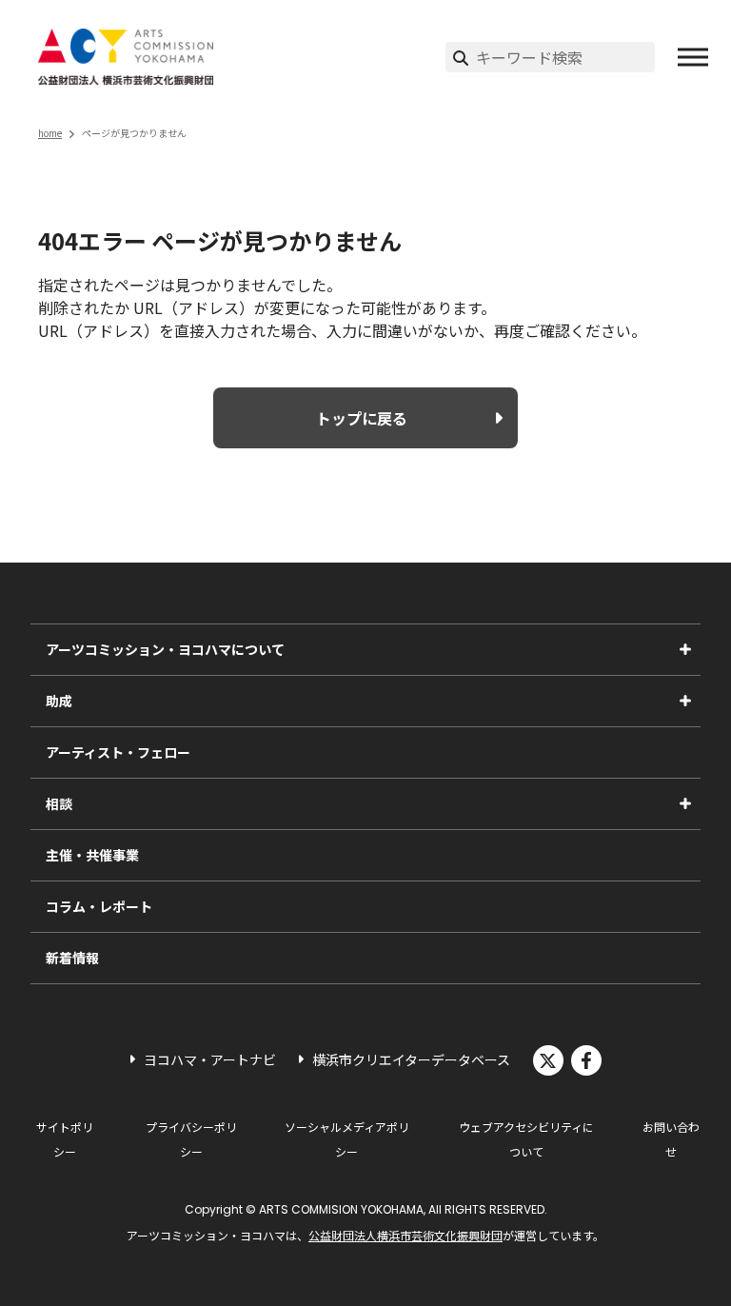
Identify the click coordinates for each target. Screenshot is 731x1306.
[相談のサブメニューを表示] (685, 803)
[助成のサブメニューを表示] (685, 700)
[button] (693, 57)
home (50, 133)
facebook (586, 1060)
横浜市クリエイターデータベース (411, 1059)
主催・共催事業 (92, 854)
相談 (59, 803)
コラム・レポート (99, 906)
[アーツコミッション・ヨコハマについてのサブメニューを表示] (685, 649)
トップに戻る (361, 417)
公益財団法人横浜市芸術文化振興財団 (405, 1235)
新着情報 (72, 957)
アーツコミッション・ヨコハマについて (165, 649)
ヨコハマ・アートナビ (210, 1059)
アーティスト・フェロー (118, 752)
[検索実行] (460, 57)
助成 (59, 700)
